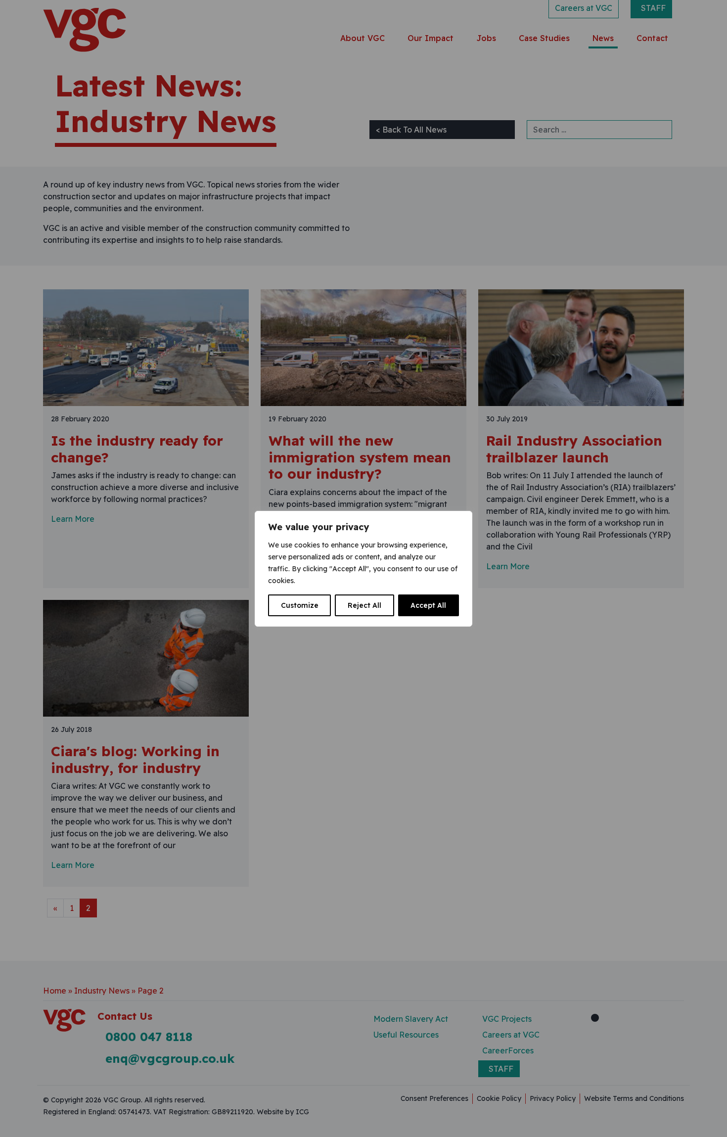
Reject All (364, 605)
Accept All (428, 605)
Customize (299, 605)
